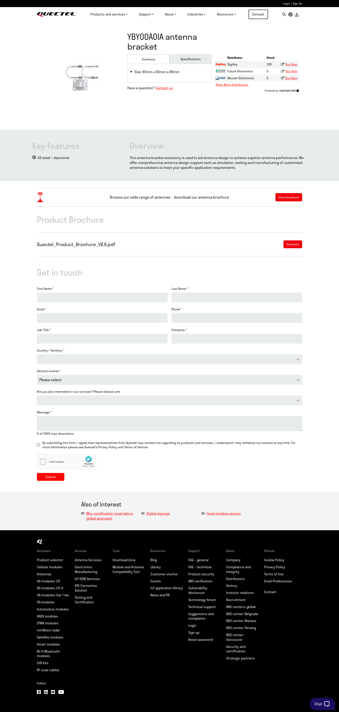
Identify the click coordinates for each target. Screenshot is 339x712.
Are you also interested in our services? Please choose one (78, 391)
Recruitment (236, 599)
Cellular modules (49, 567)
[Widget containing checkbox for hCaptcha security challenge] (66, 461)
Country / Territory (50, 350)
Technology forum (202, 599)
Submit (51, 476)
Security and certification (235, 649)
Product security (201, 574)
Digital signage (158, 513)
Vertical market (49, 371)
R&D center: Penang (241, 628)
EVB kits (42, 663)
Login (286, 3)
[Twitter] (53, 692)
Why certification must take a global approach (109, 516)
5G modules (46, 602)
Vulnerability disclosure (197, 590)
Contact (258, 14)
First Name (45, 288)
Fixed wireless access (223, 513)
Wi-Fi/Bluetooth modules (48, 653)
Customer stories (164, 574)
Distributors (235, 579)
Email (41, 309)
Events (155, 581)
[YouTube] (61, 692)
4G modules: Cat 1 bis (53, 595)
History (231, 585)
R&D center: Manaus (241, 620)
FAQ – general (198, 560)
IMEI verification (200, 581)
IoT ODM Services (87, 579)
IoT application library (166, 588)
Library (155, 567)
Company (179, 330)
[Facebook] (39, 692)
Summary (148, 59)
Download (296, 14)
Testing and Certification (84, 600)
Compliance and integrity (238, 569)
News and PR (160, 595)
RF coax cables (48, 670)
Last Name (179, 288)
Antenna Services (88, 560)
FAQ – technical (199, 567)
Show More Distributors (232, 84)
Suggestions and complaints (201, 616)
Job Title (44, 330)
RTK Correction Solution (86, 588)
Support (145, 14)
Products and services (107, 14)
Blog (153, 560)
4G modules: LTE (48, 581)
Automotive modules (53, 609)
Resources (225, 14)
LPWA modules (47, 623)
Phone (176, 309)
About (169, 14)
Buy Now (291, 64)
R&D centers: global (241, 607)
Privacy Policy (274, 567)
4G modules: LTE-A (50, 588)
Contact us (164, 88)
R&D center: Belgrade (242, 614)
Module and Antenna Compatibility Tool (128, 569)
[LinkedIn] (46, 692)
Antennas (44, 574)
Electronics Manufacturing (86, 569)
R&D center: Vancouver (235, 637)
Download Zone (124, 560)
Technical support (202, 607)
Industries (195, 14)
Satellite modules (50, 637)
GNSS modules (47, 616)
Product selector (50, 560)
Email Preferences (278, 581)
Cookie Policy (274, 560)
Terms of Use (274, 574)
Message (44, 412)
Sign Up (297, 3)
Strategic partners (240, 658)
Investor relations (240, 592)
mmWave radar (48, 630)
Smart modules (48, 644)
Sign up (193, 632)
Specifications (190, 58)
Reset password (200, 639)
